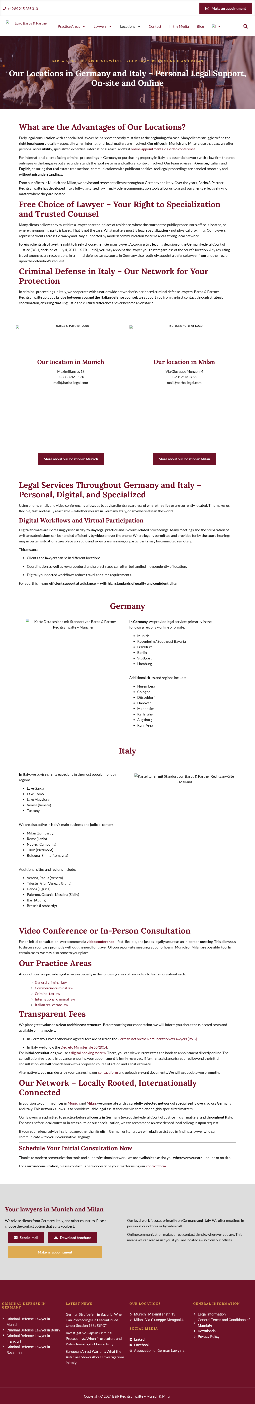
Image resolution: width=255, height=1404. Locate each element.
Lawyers (100, 26)
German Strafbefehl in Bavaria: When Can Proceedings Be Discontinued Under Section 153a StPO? (95, 1320)
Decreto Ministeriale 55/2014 (84, 1047)
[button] (246, 26)
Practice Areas (69, 26)
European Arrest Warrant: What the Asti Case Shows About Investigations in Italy (95, 1357)
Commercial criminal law (54, 988)
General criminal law (51, 982)
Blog (200, 26)
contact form (108, 1072)
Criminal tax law (47, 993)
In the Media (179, 26)
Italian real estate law (51, 1005)
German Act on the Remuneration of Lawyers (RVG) (157, 1039)
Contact (155, 26)
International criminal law (55, 999)
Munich (74, 1103)
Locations (127, 26)
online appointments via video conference (163, 149)
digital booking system (88, 1053)
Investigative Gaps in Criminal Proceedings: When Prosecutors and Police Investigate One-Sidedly (94, 1338)
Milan (91, 1103)
